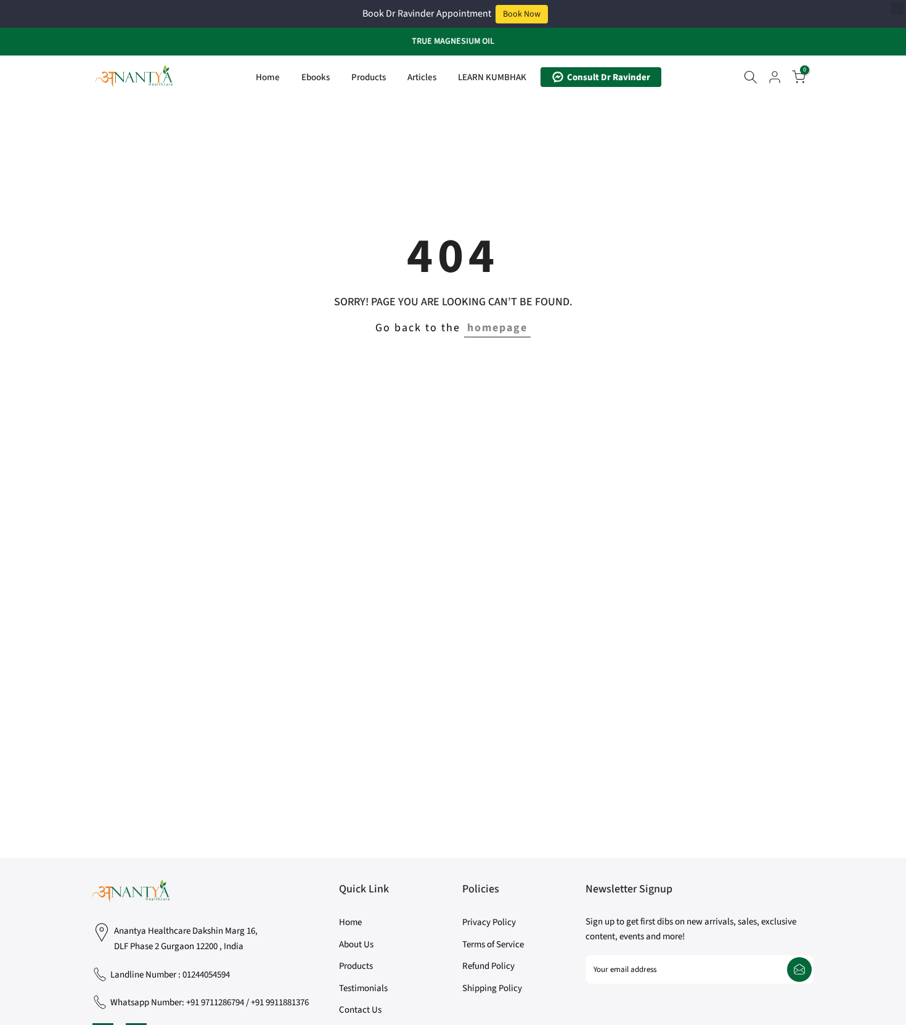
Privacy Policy (489, 922)
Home (268, 77)
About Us (356, 944)
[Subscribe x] (799, 969)
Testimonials (363, 988)
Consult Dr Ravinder (608, 77)
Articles (421, 77)
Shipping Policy (492, 988)
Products (368, 77)
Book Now (522, 14)
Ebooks (315, 77)
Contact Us (360, 1009)
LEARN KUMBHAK (492, 77)
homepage (497, 327)
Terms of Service (493, 944)
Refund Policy (488, 966)
